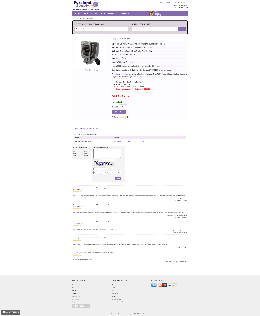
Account (99, 13)
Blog (73, 302)
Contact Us (75, 293)
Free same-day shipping (121, 74)
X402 (143, 141)
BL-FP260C (117, 141)
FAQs (113, 290)
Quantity (115, 107)
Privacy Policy (115, 293)
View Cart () (171, 2)
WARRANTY (112, 13)
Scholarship (75, 290)
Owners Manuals (76, 296)
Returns (114, 287)
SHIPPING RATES (127, 13)
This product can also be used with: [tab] (86, 128)
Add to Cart (119, 112)
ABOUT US (88, 13)
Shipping (114, 285)
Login (161, 2)
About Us (74, 287)
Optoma (132, 54)
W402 (129, 141)
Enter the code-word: (99, 167)
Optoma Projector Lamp (78, 18)
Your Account (75, 299)
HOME (77, 13)
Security (114, 296)
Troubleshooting (116, 299)
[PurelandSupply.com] (95, 5)
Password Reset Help (117, 302)
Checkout (183, 2)
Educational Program (77, 285)
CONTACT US (142, 13)
